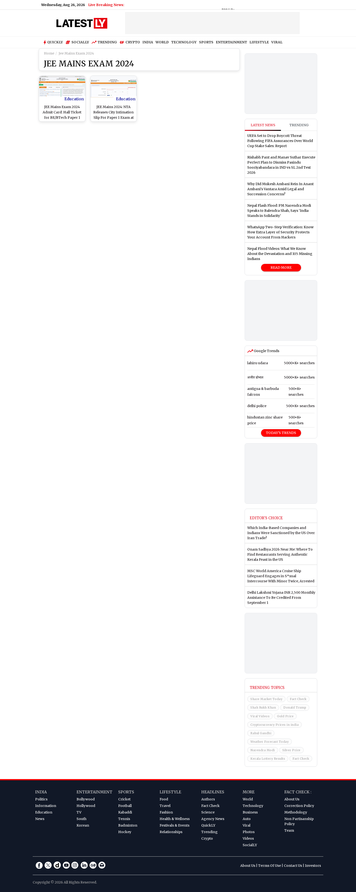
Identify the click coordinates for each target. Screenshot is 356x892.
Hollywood (86, 806)
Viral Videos (260, 716)
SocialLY (250, 845)
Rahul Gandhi (260, 733)
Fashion (166, 812)
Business (250, 812)
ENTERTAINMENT (231, 42)
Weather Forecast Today (269, 741)
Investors (313, 865)
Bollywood (86, 799)
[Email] (102, 865)
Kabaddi (125, 812)
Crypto (132, 42)
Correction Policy (299, 806)
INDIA (147, 42)
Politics (41, 799)
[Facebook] (39, 865)
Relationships (171, 832)
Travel (165, 806)
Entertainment (94, 791)
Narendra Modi (262, 750)
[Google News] (93, 865)
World (248, 799)
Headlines (212, 791)
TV (79, 812)
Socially (80, 42)
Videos (248, 838)
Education (74, 98)
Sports (126, 791)
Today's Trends (281, 433)
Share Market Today (266, 699)
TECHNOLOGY (184, 42)
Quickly (55, 42)
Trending (107, 42)
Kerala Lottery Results (267, 758)
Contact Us (293, 865)
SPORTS (206, 42)
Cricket (124, 799)
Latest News (263, 125)
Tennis (124, 819)
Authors (208, 799)
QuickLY (208, 825)
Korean (83, 825)
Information (45, 806)
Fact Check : (297, 791)
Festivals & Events (174, 825)
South (81, 819)
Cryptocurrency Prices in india (274, 724)
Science (208, 812)
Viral (246, 825)
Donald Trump (294, 707)
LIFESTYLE (259, 42)
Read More (281, 267)
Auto (247, 819)
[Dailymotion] (57, 865)
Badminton (127, 825)
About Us (291, 799)
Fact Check (298, 699)
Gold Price (285, 716)
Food (164, 799)
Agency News (212, 819)
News (39, 819)
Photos (249, 832)
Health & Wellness (175, 819)
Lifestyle (170, 791)
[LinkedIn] (84, 865)
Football (125, 806)
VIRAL (276, 42)
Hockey (124, 832)
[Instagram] (75, 865)
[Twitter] (48, 865)
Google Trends (266, 351)
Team (289, 830)
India (41, 791)
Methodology (295, 812)
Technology (253, 806)
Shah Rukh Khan (263, 707)
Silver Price (291, 750)
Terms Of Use (269, 865)
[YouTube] (66, 865)
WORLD (162, 42)
